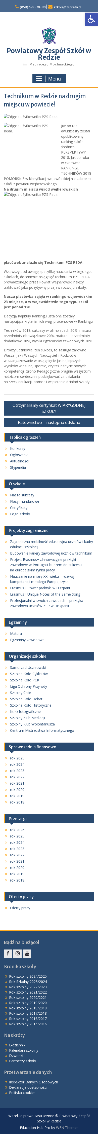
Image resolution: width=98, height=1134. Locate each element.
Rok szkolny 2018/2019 (28, 1008)
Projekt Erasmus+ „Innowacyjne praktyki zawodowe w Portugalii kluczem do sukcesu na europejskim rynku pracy (46, 564)
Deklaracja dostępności (28, 1087)
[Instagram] (17, 953)
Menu (54, 79)
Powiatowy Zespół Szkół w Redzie (49, 54)
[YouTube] (27, 953)
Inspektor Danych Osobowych (33, 1082)
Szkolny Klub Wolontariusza (32, 724)
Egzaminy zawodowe (27, 639)
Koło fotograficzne (25, 711)
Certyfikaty (18, 507)
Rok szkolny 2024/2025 (28, 976)
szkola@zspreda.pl (67, 7)
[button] (91, 19)
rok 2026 (17, 829)
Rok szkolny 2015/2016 (28, 1023)
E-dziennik (17, 1045)
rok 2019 (17, 795)
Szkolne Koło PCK (24, 680)
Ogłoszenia (19, 454)
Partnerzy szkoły (22, 1060)
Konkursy (17, 448)
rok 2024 (17, 764)
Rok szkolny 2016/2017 (28, 1018)
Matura (16, 633)
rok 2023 (17, 770)
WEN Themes (67, 1127)
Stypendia (18, 467)
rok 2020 (17, 789)
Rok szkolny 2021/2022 (28, 992)
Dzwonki (16, 1055)
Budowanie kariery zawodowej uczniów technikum (51, 553)
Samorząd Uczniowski (28, 667)
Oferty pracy (20, 907)
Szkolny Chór (20, 692)
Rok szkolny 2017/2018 (28, 1013)
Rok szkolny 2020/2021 (28, 997)
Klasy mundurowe (24, 501)
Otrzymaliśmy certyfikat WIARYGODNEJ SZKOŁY (49, 408)
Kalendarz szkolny (23, 1050)
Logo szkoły (20, 513)
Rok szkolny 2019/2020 (28, 1002)
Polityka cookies (22, 1092)
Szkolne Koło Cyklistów (29, 673)
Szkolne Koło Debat (26, 699)
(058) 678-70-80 (33, 7)
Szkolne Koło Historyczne (31, 705)
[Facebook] (8, 953)
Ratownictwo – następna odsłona (49, 422)
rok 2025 (17, 758)
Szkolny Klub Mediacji (27, 717)
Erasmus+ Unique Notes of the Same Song (45, 594)
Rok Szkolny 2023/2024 (28, 981)
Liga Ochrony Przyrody (28, 686)
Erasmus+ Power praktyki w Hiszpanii (40, 588)
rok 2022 (17, 777)
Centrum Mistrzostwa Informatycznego (42, 730)
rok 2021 (17, 783)
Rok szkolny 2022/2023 (28, 986)
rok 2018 (17, 802)
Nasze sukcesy (22, 495)
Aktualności (19, 461)
